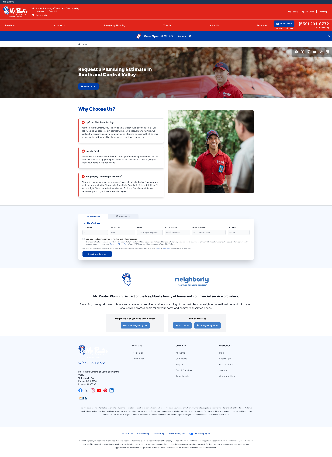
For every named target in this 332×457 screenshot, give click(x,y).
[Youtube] (314, 51)
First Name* (87, 227)
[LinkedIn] (327, 51)
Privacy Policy (123, 244)
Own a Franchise (184, 370)
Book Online (90, 86)
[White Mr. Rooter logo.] (15, 11)
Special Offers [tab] (308, 12)
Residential (95, 216)
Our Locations (226, 364)
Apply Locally (182, 376)
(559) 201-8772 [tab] (314, 24)
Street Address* (199, 227)
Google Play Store (209, 325)
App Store (184, 325)
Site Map (223, 370)
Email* (140, 227)
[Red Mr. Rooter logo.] (141, 281)
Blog (221, 352)
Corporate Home (227, 376)
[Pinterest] (321, 51)
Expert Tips (225, 358)
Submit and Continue (97, 254)
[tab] (114, 25)
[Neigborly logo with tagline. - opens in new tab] (192, 281)
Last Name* (115, 227)
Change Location (42, 15)
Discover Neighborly (133, 325)
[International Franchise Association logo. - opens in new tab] (83, 398)
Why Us (179, 364)
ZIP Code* (232, 227)
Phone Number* (171, 227)
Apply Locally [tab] (292, 12)
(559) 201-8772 (93, 363)
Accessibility (158, 433)
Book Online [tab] (286, 23)
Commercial (124, 216)
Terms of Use (127, 433)
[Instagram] (308, 51)
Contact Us (181, 358)
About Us (180, 352)
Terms (112, 244)
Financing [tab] (323, 12)
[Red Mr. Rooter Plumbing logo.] (100, 351)
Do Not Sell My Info (176, 433)
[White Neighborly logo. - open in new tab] (8, 2)
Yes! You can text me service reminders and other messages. (111, 239)
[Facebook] (296, 51)
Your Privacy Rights (201, 433)
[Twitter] (302, 51)
